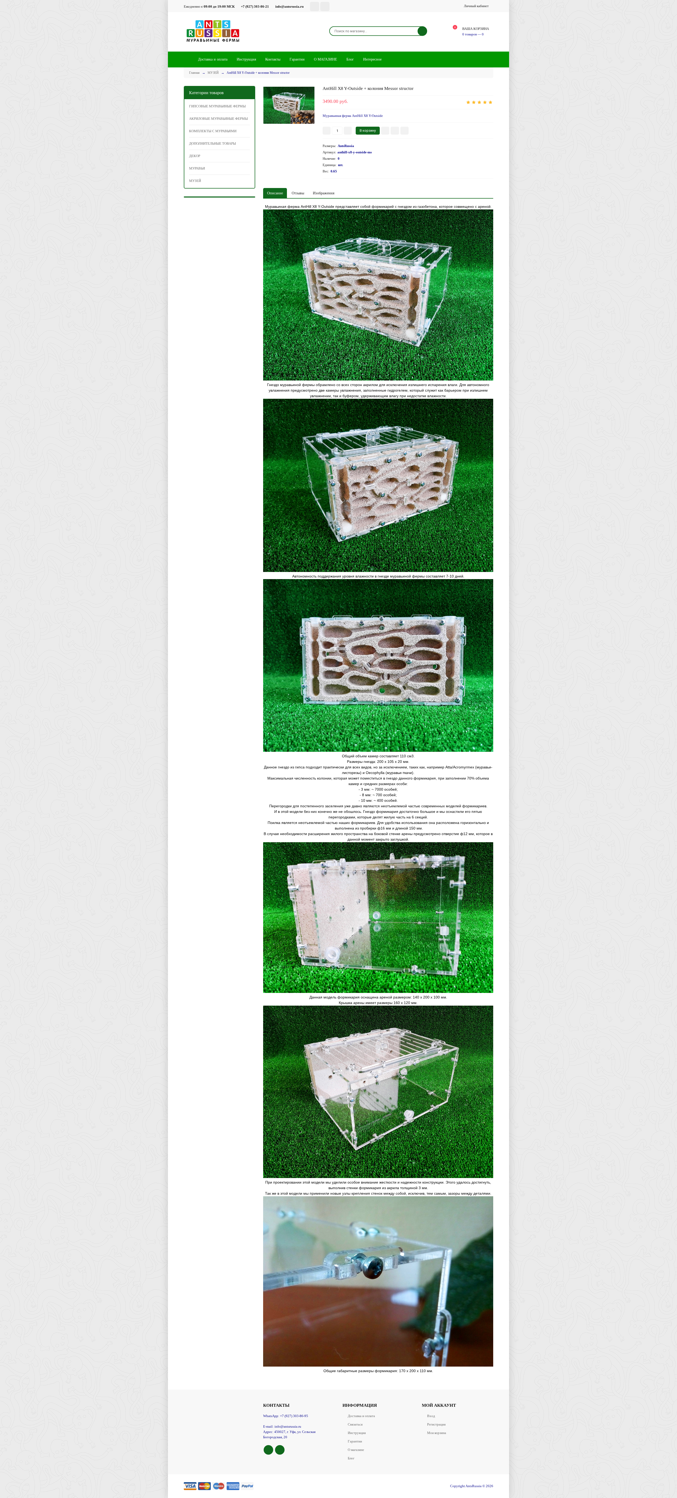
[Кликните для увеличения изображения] (289, 105)
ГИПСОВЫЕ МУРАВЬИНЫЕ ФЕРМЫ (217, 106)
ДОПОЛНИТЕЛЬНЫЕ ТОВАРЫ (212, 143)
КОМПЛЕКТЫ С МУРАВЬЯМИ (212, 131)
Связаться (355, 1424)
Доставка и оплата (361, 1416)
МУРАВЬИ (197, 168)
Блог (351, 1458)
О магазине (356, 1450)
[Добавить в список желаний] (395, 131)
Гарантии (355, 1441)
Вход (431, 1416)
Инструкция (357, 1433)
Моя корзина (436, 1433)
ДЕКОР (194, 156)
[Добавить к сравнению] (404, 131)
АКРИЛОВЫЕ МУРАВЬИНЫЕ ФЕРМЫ (218, 119)
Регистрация (436, 1424)
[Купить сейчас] (385, 131)
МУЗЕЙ (195, 181)
